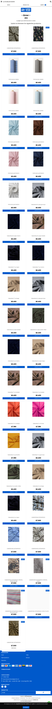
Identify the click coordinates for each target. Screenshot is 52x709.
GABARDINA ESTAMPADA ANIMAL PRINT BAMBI (14, 580)
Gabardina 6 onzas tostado (14, 329)
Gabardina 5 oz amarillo (14, 454)
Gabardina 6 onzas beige (38, 361)
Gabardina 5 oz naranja (14, 423)
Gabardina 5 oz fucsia (38, 423)
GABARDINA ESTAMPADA (13, 48)
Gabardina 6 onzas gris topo (38, 298)
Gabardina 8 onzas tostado (38, 235)
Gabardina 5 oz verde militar (13, 486)
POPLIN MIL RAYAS (14, 79)
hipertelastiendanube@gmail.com (11, 679)
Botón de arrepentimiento (26, 701)
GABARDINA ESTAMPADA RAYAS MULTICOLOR (13, 612)
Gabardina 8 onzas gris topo (38, 204)
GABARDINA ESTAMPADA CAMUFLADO (38, 611)
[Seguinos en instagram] (2, 687)
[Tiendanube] (26, 696)
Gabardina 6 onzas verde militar (38, 329)
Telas (27, 655)
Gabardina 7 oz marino (38, 267)
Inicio (2, 655)
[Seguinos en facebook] (5, 687)
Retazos (28, 657)
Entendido (26, 707)
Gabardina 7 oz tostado (14, 392)
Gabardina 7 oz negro (13, 267)
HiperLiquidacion (5, 657)
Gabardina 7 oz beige (13, 298)
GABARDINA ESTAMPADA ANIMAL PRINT (38, 580)
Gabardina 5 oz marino (14, 361)
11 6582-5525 (6, 677)
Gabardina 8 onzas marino (13, 235)
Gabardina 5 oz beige (38, 486)
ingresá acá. (35, 699)
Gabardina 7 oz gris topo (38, 454)
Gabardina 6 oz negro (13, 517)
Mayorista (3, 660)
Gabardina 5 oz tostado (38, 392)
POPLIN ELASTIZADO (13, 142)
